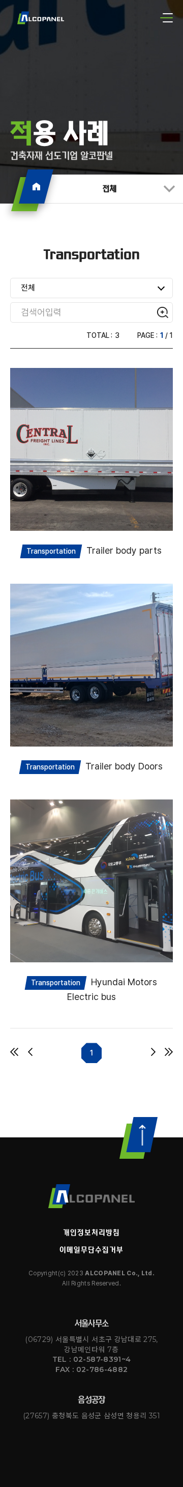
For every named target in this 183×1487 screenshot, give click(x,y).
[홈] (36, 186)
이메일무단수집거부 (91, 1249)
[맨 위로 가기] (138, 1138)
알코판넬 (91, 1196)
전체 (110, 188)
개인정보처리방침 (91, 1232)
